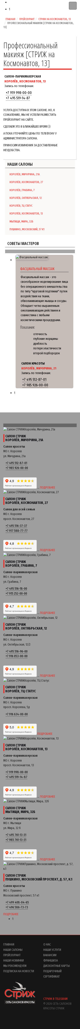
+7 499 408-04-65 (17, 902)
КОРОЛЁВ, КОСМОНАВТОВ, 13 (25, 81)
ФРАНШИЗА (50, 960)
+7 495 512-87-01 (34, 379)
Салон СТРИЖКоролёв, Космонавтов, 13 (26, 747)
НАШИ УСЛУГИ (52, 950)
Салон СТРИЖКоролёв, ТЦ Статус (20, 689)
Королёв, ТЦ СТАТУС (21, 206)
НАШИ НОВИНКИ (13, 960)
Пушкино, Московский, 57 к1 (27, 229)
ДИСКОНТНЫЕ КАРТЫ (56, 966)
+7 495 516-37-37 (16, 526)
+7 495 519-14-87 (18, 98)
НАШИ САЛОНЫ (12, 950)
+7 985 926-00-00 (35, 385)
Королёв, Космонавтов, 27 (26, 182)
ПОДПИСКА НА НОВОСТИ (18, 971)
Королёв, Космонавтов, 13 (26, 213)
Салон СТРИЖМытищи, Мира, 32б (20, 810)
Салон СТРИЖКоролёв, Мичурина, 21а (24, 438)
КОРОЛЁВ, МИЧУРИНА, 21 (38, 368)
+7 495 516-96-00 (17, 651)
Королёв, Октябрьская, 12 (26, 198)
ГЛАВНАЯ (8, 944)
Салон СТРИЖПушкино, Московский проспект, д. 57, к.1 (38, 877)
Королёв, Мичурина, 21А (25, 174)
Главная (10, 19)
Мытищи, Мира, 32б (21, 221)
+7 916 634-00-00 (17, 714)
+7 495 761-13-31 (16, 835)
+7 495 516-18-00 (16, 589)
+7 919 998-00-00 (19, 92)
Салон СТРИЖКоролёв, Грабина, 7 (21, 564)
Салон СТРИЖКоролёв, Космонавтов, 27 (26, 501)
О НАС (47, 944)
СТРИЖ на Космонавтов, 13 (54, 19)
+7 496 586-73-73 (17, 907)
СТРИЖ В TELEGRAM (55, 999)
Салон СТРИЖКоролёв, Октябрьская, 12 (26, 626)
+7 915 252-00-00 (16, 593)
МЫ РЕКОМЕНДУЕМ (14, 966)
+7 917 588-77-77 (17, 531)
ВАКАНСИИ (49, 955)
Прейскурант (26, 19)
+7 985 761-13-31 (16, 840)
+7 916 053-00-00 (17, 656)
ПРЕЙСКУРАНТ (12, 955)
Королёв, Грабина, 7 (22, 190)
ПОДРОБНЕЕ (47, 487)
